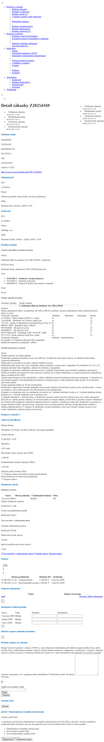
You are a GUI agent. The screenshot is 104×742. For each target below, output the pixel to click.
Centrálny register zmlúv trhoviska (26, 16)
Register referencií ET (21, 31)
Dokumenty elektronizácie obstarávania (29, 56)
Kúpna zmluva (10, 479)
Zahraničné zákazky (20, 21)
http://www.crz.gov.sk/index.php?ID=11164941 (21, 172)
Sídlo (3, 201)
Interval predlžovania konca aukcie (16, 544)
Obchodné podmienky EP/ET (24, 53)
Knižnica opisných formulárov (25, 36)
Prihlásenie (11, 89)
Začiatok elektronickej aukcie (13, 526)
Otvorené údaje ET (20, 46)
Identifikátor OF (8, 149)
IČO (3, 183)
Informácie (11, 48)
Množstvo (5, 444)
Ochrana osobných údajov (23, 60)
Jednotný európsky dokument (24, 43)
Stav (3, 158)
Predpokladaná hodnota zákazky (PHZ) (18, 462)
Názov (4, 192)
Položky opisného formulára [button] (12, 298)
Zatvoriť (5, 706)
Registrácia (12, 77)
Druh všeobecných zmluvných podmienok (19, 476)
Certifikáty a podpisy (21, 63)
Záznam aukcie (55, 553)
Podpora (15, 70)
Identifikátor (6, 140)
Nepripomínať (7, 739)
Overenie (5, 677)
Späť (3, 596)
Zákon (14, 51)
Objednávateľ (18, 85)
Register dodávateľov (21, 29)
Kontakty (16, 73)
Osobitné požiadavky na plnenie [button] (13, 348)
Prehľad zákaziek (19, 9)
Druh (3, 288)
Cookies (15, 65)
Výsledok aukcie (41, 553)
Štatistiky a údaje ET (21, 12)
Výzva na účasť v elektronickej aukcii (17, 553)
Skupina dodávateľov (21, 82)
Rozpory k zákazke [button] (10, 414)
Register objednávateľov (22, 26)
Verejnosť (16, 87)
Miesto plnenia (7, 425)
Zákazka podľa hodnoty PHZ (13, 471)
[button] (2, 599)
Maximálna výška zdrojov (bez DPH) (17, 453)
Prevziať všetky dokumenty (91, 596)
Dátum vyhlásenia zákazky (12, 501)
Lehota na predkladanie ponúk (14, 510)
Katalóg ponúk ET (20, 14)
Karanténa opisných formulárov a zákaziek (30, 38)
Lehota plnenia (7, 434)
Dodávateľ (16, 80)
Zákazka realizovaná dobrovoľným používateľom (25, 474)
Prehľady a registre (14, 7)
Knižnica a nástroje (14, 34)
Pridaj (4, 692)
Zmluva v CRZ (7, 167)
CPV (3, 274)
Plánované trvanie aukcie (11, 535)
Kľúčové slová (7, 264)
